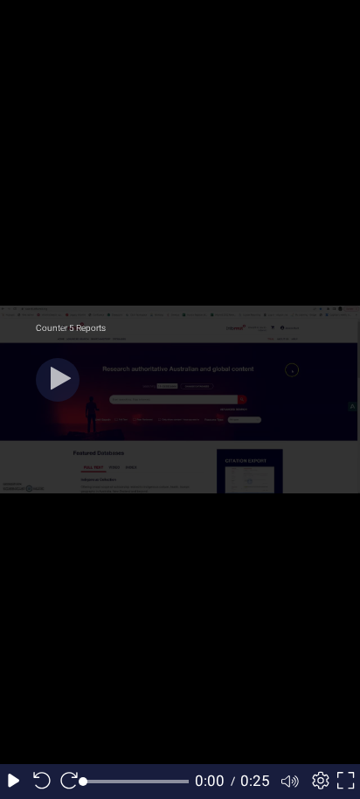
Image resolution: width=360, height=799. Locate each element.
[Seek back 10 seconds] (42, 781)
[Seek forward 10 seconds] (69, 781)
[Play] (58, 380)
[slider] (136, 781)
